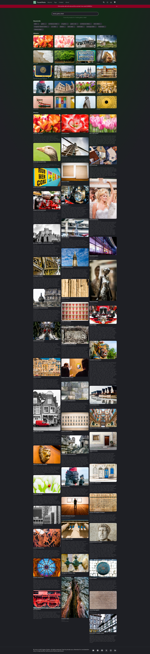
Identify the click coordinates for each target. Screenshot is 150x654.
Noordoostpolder (36, 134)
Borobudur (63, 402)
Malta (91, 452)
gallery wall (74, 23)
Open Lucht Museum (66, 157)
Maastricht (92, 303)
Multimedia (102, 26)
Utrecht (35, 495)
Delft (91, 166)
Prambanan (35, 309)
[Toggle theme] (107, 2)
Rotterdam (35, 163)
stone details (97, 23)
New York (35, 244)
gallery (43, 23)
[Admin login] (111, 2)
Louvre (91, 513)
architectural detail (54, 23)
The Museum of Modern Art (67, 183)
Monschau (92, 634)
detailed (62, 26)
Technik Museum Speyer (38, 211)
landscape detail (91, 26)
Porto (91, 579)
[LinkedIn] (115, 650)
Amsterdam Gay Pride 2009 (95, 221)
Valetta (34, 378)
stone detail (71, 26)
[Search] (103, 2)
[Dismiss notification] (117, 6)
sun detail (54, 26)
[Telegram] (97, 650)
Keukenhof (63, 134)
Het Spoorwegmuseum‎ (66, 206)
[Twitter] (106, 650)
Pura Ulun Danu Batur (94, 361)
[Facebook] (102, 650)
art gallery (65, 23)
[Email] (93, 650)
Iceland (63, 620)
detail (36, 23)
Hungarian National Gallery (41, 26)
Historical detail (38, 29)
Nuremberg (92, 257)
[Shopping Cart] (114, 2)
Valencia (35, 466)
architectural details (85, 23)
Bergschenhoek (93, 406)
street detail (80, 26)
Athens (63, 299)
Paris (34, 579)
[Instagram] (110, 650)
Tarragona (63, 574)
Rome (91, 429)
